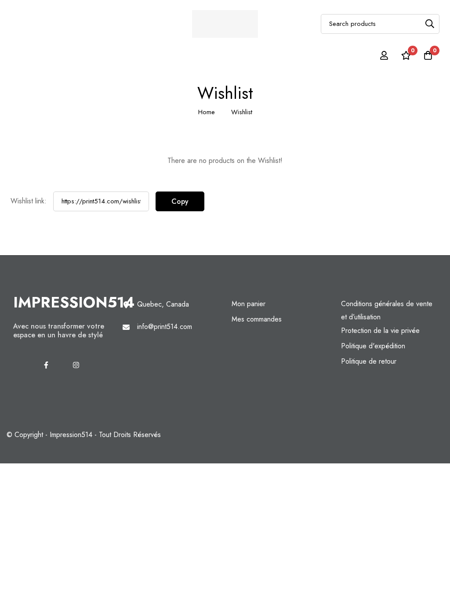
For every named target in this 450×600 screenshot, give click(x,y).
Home (206, 112)
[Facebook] (46, 365)
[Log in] (384, 55)
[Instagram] (76, 365)
